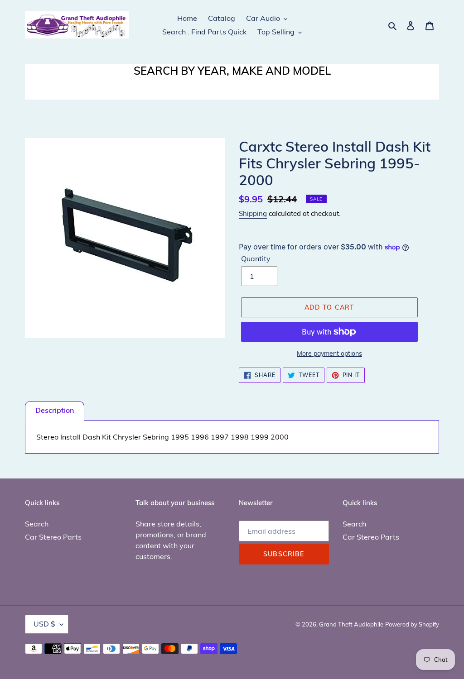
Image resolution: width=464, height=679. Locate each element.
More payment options (329, 353)
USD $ (44, 623)
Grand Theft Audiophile (351, 624)
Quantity (256, 258)
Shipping (253, 213)
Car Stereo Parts (53, 536)
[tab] (54, 411)
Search (36, 523)
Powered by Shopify (412, 624)
